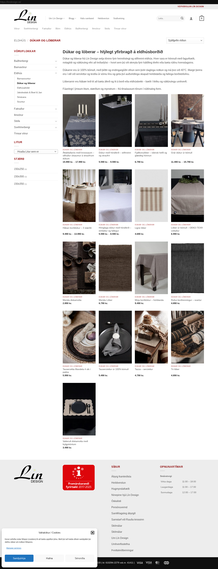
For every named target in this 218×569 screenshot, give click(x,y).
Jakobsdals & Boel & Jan (29, 92)
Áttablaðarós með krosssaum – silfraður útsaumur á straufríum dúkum (78, 155)
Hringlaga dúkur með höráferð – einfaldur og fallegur (115, 229)
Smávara (21, 97)
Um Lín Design (119, 538)
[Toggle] (56, 61)
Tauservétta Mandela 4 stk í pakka (77, 370)
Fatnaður (46, 28)
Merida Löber (105, 300)
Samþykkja (19, 558)
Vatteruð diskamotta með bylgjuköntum (75, 443)
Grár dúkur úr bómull (181, 152)
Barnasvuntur (24, 78)
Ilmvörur (96, 28)
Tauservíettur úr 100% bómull (113, 369)
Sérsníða (80, 558)
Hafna (49, 558)
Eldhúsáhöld (23, 88)
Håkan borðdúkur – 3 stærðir (77, 228)
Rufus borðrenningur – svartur (186, 300)
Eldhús (67, 28)
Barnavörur (20, 67)
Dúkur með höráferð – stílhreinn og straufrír (115, 154)
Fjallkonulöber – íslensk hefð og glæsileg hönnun (151, 154)
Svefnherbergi (31, 28)
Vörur (17, 28)
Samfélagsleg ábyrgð (123, 513)
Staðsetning (118, 18)
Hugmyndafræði (120, 488)
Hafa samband (87, 18)
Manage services (13, 548)
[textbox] (35, 151)
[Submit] (182, 18)
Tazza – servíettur (144, 369)
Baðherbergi (81, 28)
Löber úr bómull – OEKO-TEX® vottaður (187, 229)
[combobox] (36, 151)
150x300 (20, 176)
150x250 (20, 169)
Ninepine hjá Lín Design (125, 495)
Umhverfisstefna (120, 544)
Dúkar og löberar (26, 83)
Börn (58, 28)
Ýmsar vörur (120, 28)
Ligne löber (140, 228)
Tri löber (175, 369)
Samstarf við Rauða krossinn (127, 519)
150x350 (20, 183)
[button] (92, 532)
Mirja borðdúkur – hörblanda (149, 300)
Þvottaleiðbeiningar (122, 550)
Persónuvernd (119, 507)
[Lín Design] (27, 16)
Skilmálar (116, 525)
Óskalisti (116, 501)
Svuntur (21, 101)
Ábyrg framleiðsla (121, 476)
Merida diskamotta (72, 300)
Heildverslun (103, 18)
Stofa (107, 28)
